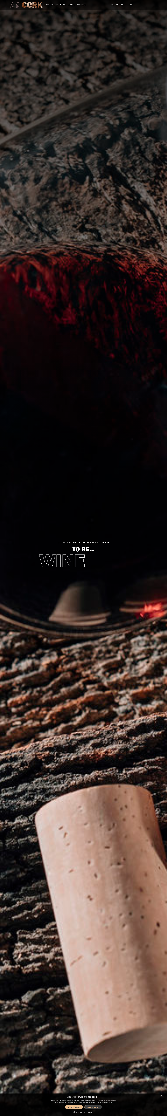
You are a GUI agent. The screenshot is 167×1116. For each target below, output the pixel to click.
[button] (83, 1112)
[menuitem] (112, 4)
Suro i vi (71, 5)
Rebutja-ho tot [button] (93, 1107)
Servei (63, 5)
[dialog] (83, 1104)
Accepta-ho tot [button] (74, 1107)
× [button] (164, 1096)
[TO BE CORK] (26, 5)
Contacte (81, 5)
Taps (47, 5)
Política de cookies (106, 1102)
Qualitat (55, 5)
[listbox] (161, 1096)
